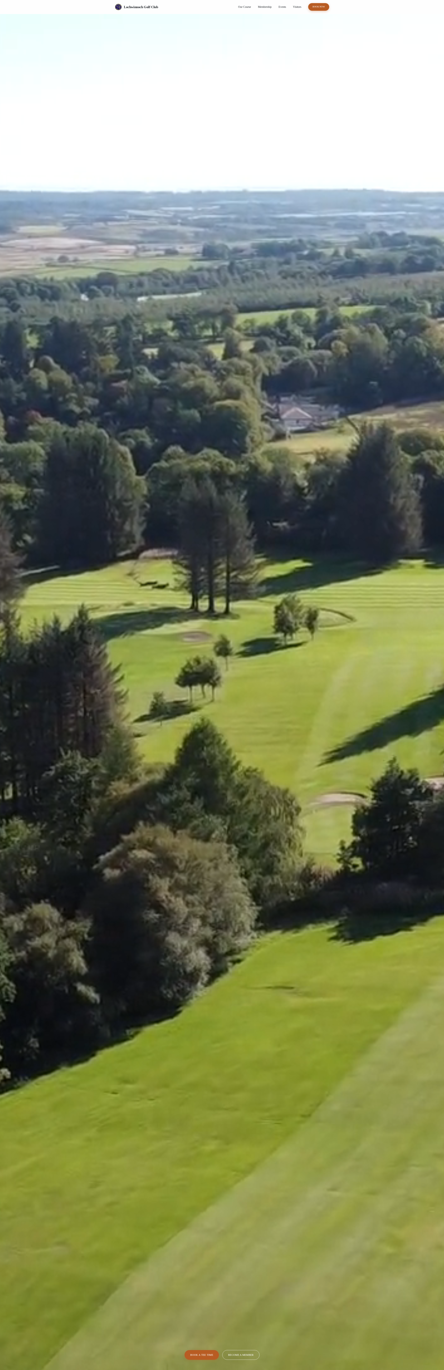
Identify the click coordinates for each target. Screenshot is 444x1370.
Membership (265, 6)
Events (282, 6)
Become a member (241, 1354)
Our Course (244, 6)
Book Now (319, 7)
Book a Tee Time (201, 1354)
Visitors (297, 6)
